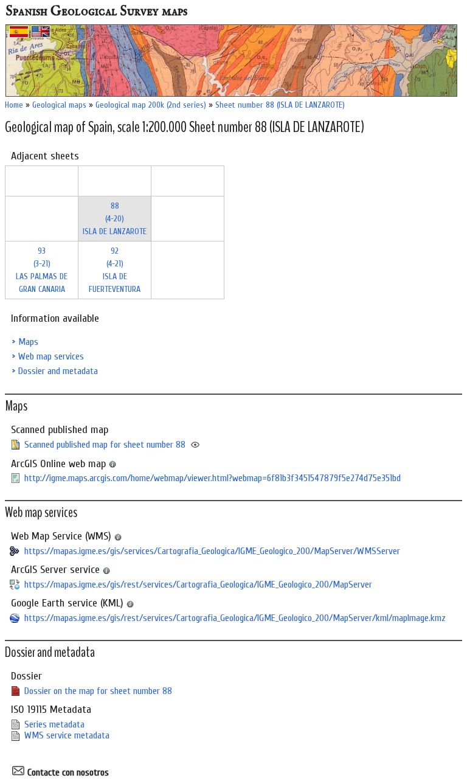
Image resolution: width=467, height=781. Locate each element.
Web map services (51, 356)
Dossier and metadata (58, 371)
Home (14, 105)
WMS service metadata (66, 735)
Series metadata (54, 724)
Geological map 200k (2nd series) (150, 105)
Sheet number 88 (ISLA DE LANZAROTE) (280, 105)
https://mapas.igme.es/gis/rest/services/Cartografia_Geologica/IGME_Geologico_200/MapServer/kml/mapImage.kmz (235, 618)
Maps (28, 341)
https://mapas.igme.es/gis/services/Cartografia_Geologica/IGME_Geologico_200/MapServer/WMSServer (212, 551)
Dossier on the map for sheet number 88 (98, 691)
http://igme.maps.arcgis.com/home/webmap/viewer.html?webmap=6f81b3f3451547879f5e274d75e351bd (212, 478)
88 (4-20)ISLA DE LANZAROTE (115, 219)
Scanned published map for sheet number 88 (104, 444)
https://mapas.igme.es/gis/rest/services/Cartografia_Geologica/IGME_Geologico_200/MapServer (198, 584)
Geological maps (59, 105)
